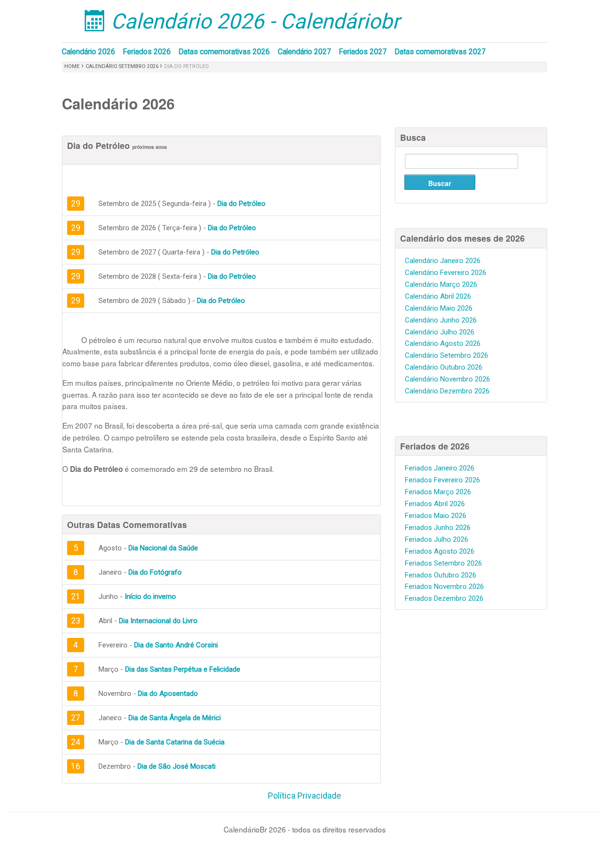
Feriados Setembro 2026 (443, 563)
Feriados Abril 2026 (435, 503)
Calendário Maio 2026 (438, 308)
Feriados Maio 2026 (435, 515)
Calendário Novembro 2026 (447, 379)
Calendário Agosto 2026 (443, 343)
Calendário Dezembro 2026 (447, 391)
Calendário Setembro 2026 (123, 66)
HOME (71, 66)
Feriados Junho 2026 (438, 527)
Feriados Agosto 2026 (439, 551)
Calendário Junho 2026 (441, 320)
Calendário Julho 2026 (439, 332)
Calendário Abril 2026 (438, 296)
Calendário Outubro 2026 (443, 367)
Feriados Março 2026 (438, 492)
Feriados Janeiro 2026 (439, 468)
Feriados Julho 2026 (436, 539)
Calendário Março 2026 (441, 284)
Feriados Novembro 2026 (444, 586)
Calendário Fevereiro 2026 (445, 272)
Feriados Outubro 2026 (440, 575)
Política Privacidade (304, 796)
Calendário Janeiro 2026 (443, 260)
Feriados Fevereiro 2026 (442, 480)
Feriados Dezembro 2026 (444, 598)
